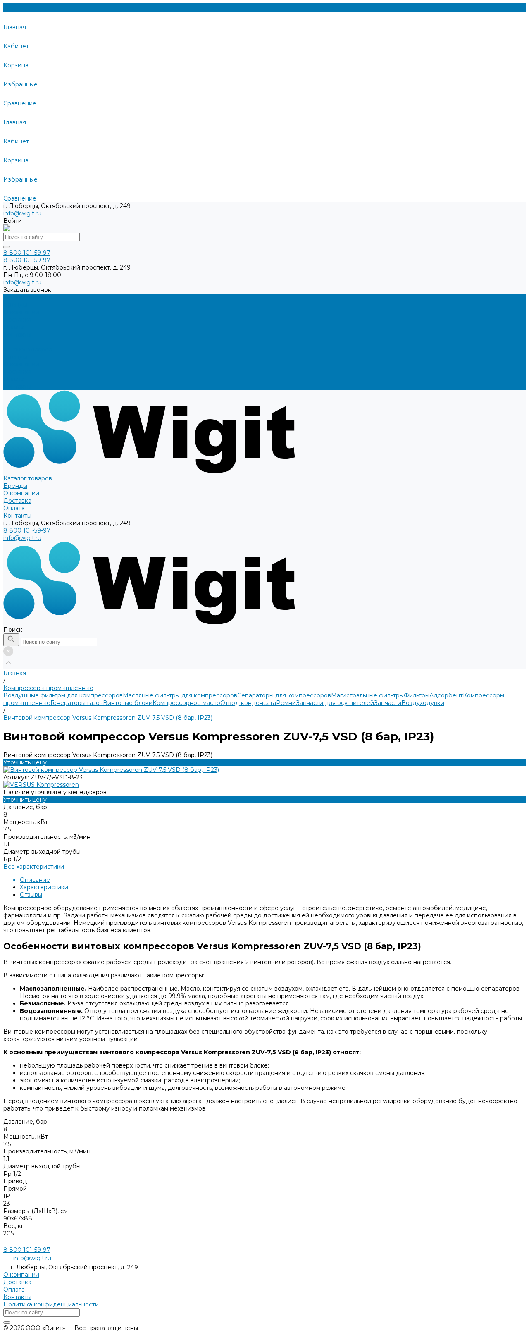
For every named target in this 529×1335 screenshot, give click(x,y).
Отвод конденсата (248, 703)
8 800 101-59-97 (26, 530)
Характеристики (44, 887)
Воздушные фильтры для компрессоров (63, 695)
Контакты (17, 386)
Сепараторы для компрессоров (284, 695)
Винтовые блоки (128, 703)
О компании (21, 364)
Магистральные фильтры (367, 695)
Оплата (14, 379)
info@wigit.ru (22, 213)
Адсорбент (446, 695)
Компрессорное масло (186, 703)
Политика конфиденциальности (51, 1304)
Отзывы (31, 894)
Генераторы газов (76, 703)
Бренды (15, 357)
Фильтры (416, 695)
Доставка (17, 371)
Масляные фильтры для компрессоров (180, 695)
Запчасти (387, 703)
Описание (35, 880)
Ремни (286, 703)
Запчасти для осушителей (335, 703)
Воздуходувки (422, 703)
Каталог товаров (27, 349)
